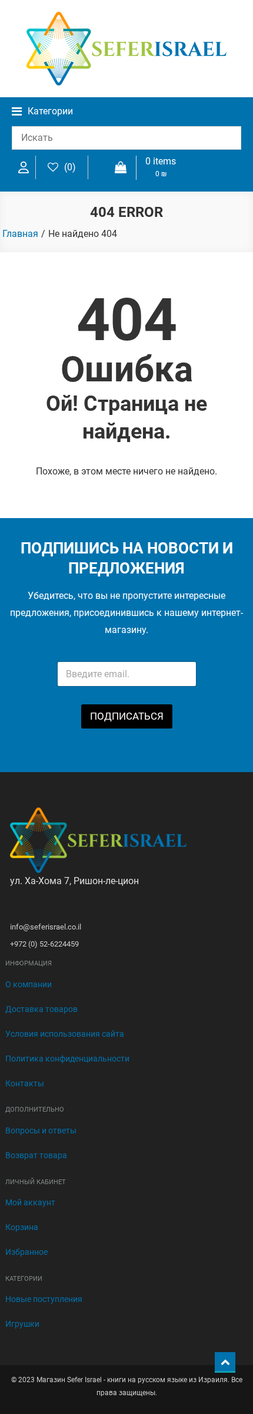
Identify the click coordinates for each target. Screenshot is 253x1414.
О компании (28, 984)
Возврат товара (36, 1155)
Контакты (24, 1083)
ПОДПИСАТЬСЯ (127, 716)
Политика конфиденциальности (67, 1058)
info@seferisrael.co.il (45, 926)
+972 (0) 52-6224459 (44, 944)
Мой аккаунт (30, 1202)
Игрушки (22, 1324)
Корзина (21, 1227)
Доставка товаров (41, 1009)
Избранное (26, 1252)
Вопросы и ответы (40, 1130)
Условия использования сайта (64, 1034)
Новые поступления (43, 1299)
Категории (50, 111)
